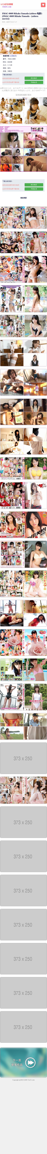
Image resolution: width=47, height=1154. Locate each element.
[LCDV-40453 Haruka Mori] (23, 739)
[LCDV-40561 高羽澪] (23, 508)
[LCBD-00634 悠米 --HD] (23, 479)
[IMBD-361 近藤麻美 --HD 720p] (23, 228)
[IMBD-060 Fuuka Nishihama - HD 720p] (23, 1008)
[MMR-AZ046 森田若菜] (23, 312)
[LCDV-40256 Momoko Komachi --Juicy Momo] (23, 282)
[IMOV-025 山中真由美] (23, 837)
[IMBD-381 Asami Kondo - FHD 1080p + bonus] (23, 773)
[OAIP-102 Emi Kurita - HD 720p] (23, 454)
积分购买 (34, 78)
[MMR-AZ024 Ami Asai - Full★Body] (23, 366)
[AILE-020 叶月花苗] (23, 655)
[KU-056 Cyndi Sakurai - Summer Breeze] (23, 395)
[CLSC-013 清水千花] (23, 597)
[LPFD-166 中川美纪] (23, 537)
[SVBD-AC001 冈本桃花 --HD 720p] (23, 336)
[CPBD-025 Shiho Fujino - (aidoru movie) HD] (23, 680)
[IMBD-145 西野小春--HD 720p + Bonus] (23, 253)
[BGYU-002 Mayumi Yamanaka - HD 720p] (23, 1042)
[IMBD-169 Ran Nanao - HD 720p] (23, 871)
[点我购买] (13, 56)
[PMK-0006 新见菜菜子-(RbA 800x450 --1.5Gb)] (23, 710)
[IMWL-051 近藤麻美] (23, 803)
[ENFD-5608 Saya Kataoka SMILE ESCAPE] (23, 567)
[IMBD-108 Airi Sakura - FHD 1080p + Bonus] (23, 906)
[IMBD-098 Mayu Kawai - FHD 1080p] (23, 940)
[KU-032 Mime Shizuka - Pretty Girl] (23, 425)
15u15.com (31, 1080)
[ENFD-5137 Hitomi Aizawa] (23, 626)
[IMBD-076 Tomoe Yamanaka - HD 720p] (23, 974)
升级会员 (34, 82)
